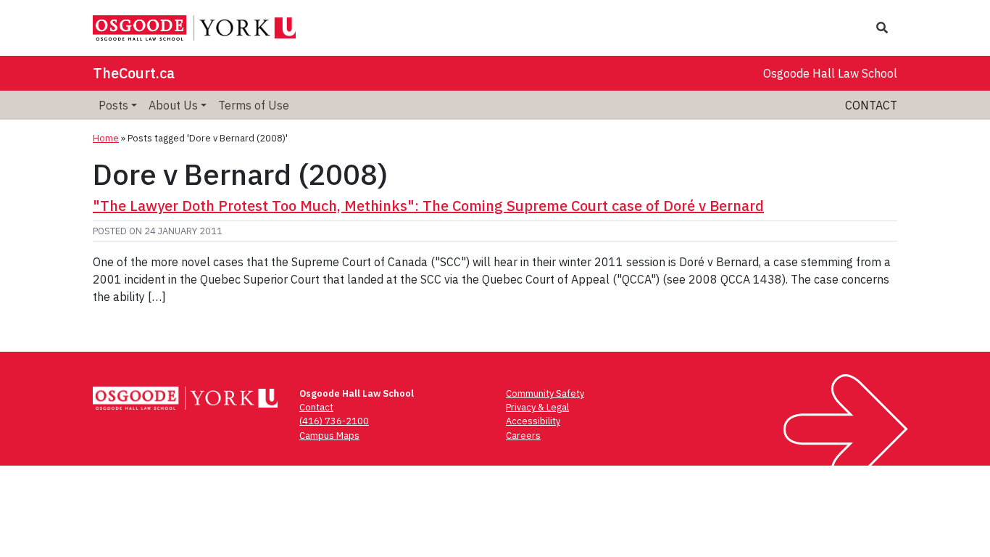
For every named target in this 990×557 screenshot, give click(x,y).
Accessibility (533, 421)
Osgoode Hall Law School (830, 73)
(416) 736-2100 (334, 421)
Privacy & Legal (537, 407)
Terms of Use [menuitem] (253, 105)
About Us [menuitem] (173, 105)
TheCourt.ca (134, 73)
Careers (523, 435)
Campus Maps (329, 435)
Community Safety (545, 393)
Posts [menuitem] (113, 105)
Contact (871, 105)
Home (106, 138)
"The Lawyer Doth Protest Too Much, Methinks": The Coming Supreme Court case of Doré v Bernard (428, 205)
